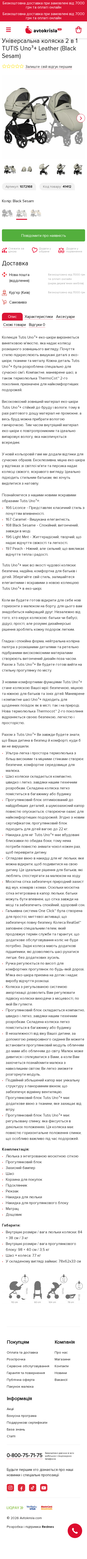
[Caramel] (35, 214)
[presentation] (12, 317)
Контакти (62, 1366)
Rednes (48, 1527)
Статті (11, 1436)
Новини (61, 1373)
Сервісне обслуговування (28, 1366)
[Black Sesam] (21, 214)
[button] (81, 118)
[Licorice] (7, 214)
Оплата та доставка (22, 1352)
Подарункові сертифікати (27, 1423)
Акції (10, 1409)
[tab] (12, 317)
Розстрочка (16, 1359)
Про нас (61, 1352)
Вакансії (61, 1380)
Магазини (62, 1359)
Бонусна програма (21, 1416)
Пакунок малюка (20, 1386)
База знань (16, 1429)
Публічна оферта (21, 1380)
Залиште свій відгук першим (48, 67)
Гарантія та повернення (26, 1373)
